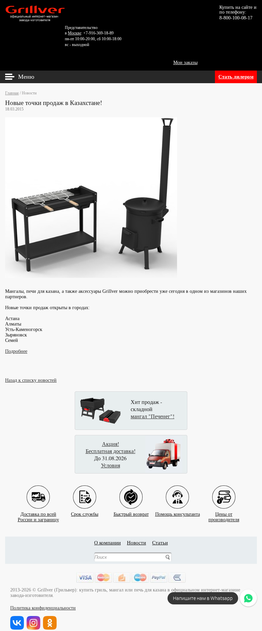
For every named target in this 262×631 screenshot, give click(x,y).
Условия (110, 465)
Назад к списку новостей (31, 380)
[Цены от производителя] (223, 492)
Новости (136, 542)
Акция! (110, 443)
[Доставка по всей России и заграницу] (38, 492)
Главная (12, 93)
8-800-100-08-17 (235, 17)
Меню (26, 76)
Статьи (160, 542)
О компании (107, 542)
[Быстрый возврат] (131, 492)
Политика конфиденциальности (43, 608)
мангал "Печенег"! (152, 416)
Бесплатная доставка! (110, 450)
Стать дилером (235, 76)
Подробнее (16, 351)
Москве (74, 33)
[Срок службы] (84, 492)
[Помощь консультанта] (177, 492)
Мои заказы (185, 62)
